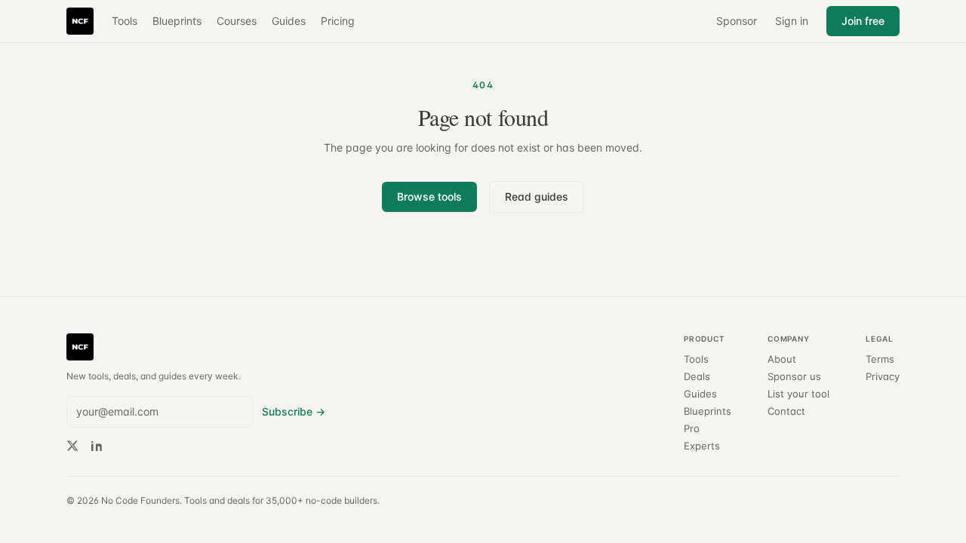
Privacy (883, 377)
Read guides (536, 196)
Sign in (791, 20)
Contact (786, 411)
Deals (697, 377)
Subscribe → (293, 411)
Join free (862, 20)
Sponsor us (794, 377)
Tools (124, 20)
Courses (237, 20)
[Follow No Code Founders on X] (72, 446)
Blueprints (177, 20)
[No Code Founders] (80, 21)
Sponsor (736, 20)
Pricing (338, 20)
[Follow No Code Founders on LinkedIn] (97, 446)
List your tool (798, 394)
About (782, 359)
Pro (692, 429)
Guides (289, 20)
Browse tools (429, 196)
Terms (880, 359)
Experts (702, 446)
